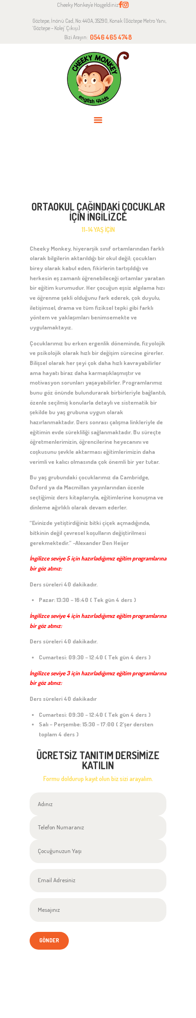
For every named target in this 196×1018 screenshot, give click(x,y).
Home (54, 171)
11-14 (132, 171)
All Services (94, 171)
